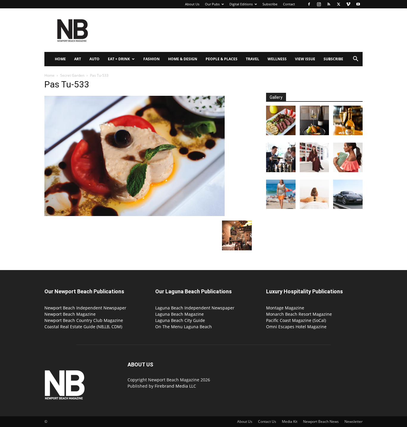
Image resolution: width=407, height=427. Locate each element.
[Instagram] (318, 4)
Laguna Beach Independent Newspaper (194, 308)
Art (77, 58)
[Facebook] (309, 4)
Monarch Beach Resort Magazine (299, 314)
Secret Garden (72, 75)
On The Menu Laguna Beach (183, 326)
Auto (94, 58)
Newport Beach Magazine (70, 314)
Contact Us (267, 421)
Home (60, 58)
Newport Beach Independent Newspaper (85, 308)
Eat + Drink (119, 58)
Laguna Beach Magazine (179, 314)
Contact (289, 4)
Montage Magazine (285, 308)
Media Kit (289, 421)
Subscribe (269, 4)
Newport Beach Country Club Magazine (83, 320)
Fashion (151, 58)
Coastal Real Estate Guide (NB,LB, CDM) (83, 326)
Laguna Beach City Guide (180, 320)
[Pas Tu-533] (134, 214)
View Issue (305, 58)
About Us (192, 4)
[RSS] (328, 4)
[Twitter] (338, 4)
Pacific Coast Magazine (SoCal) (296, 320)
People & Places (221, 58)
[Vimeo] (348, 4)
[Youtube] (358, 4)
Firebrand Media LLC (175, 386)
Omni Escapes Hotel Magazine (296, 326)
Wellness (277, 58)
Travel (252, 58)
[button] (355, 59)
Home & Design (182, 58)
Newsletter (353, 421)
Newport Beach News (321, 421)
